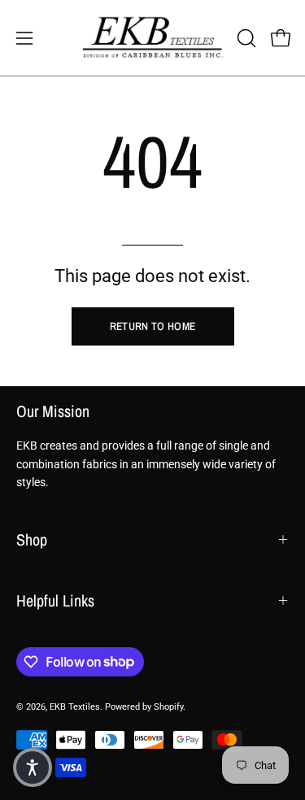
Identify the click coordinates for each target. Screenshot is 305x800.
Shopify (168, 707)
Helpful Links (55, 600)
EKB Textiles (75, 707)
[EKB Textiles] (153, 37)
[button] (244, 38)
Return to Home (153, 326)
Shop (31, 539)
